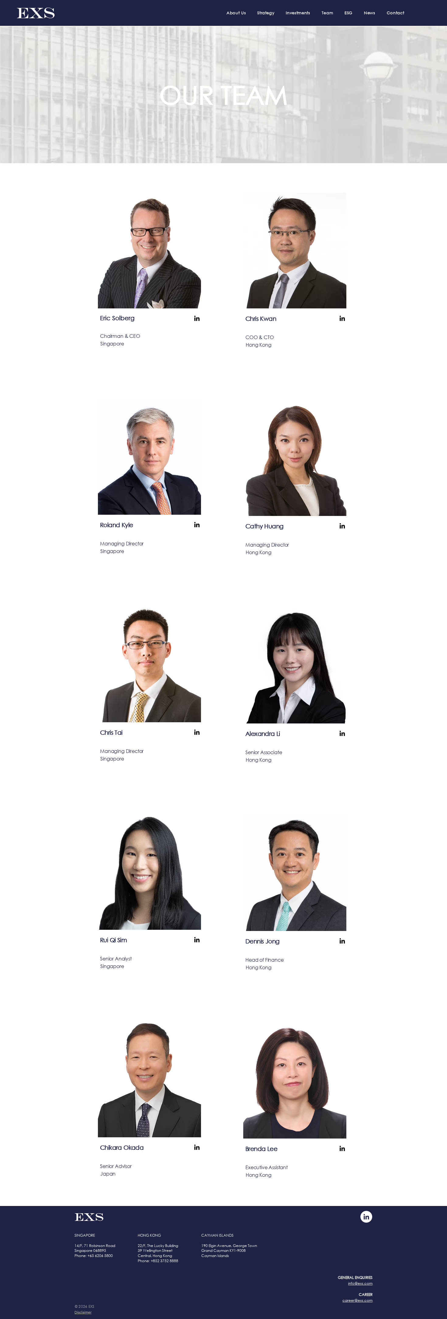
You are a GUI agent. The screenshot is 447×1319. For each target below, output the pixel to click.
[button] (83, 1312)
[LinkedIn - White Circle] (366, 1217)
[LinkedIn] (197, 318)
